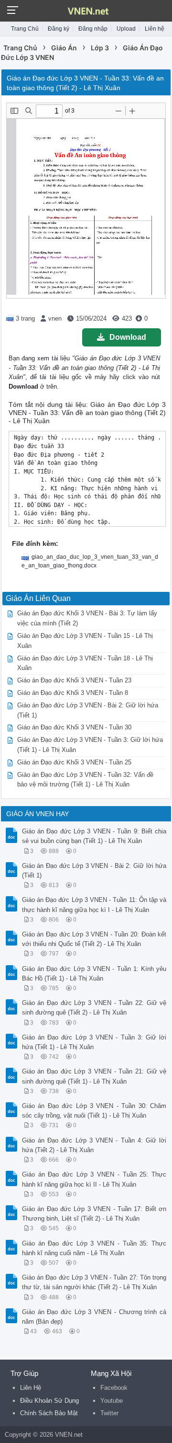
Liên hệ (154, 28)
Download (127, 337)
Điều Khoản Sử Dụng (49, 1400)
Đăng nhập (93, 28)
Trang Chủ (25, 28)
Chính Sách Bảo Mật (49, 1413)
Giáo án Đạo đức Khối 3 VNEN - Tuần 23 (74, 680)
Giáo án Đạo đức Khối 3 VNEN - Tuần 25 (74, 762)
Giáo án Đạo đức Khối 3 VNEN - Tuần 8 (72, 692)
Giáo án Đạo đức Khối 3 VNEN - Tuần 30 (74, 727)
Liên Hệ (30, 1387)
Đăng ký (58, 28)
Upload (126, 28)
